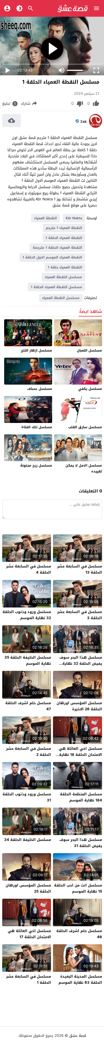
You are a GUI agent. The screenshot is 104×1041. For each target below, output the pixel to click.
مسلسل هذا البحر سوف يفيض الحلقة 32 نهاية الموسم (80, 663)
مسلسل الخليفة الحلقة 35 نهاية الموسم (27, 660)
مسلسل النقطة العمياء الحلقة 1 (56, 287)
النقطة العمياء (45, 218)
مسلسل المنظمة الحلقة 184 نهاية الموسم (81, 797)
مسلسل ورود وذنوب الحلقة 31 (26, 797)
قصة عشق (77, 1035)
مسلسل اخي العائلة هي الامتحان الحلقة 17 (29, 933)
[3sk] (95, 126)
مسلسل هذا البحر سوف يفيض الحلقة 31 (80, 842)
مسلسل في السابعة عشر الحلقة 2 (28, 751)
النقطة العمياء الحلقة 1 (63, 238)
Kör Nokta (74, 218)
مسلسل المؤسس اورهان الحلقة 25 (28, 888)
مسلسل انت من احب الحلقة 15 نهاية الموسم (78, 888)
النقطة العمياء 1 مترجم (64, 228)
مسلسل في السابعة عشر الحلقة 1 (28, 979)
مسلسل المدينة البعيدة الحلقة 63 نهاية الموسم (80, 979)
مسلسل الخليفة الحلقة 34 (27, 839)
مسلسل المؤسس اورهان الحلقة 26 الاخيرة (79, 706)
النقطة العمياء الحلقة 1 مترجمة (57, 248)
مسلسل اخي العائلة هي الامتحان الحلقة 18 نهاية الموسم (80, 754)
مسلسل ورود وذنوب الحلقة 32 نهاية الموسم (26, 614)
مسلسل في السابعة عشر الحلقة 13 (79, 569)
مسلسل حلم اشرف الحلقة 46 (79, 933)
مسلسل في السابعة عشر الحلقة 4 (28, 569)
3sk (83, 121)
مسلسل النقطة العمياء (63, 277)
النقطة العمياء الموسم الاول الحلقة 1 (52, 257)
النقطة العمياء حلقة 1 (65, 267)
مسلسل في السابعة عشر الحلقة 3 (79, 614)
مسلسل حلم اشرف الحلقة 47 (28, 706)
